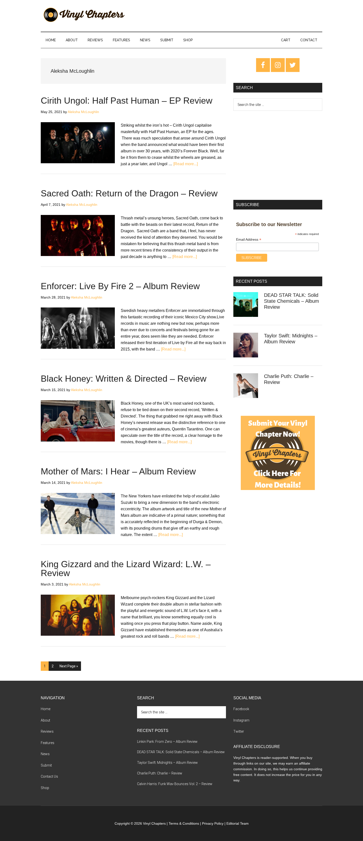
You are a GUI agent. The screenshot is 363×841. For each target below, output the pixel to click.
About (45, 720)
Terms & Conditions (184, 823)
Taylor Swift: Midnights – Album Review (167, 763)
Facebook (241, 709)
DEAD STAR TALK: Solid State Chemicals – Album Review (291, 301)
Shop (45, 788)
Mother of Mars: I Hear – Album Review (118, 471)
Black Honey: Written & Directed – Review (123, 379)
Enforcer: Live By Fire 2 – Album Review (120, 286)
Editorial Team (237, 823)
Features (47, 743)
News (45, 754)
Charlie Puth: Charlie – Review (159, 773)
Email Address (248, 239)
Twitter (238, 731)
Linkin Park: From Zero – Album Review (167, 742)
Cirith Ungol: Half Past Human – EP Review (126, 100)
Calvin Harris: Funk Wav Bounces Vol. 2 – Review (174, 784)
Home (45, 709)
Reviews (47, 731)
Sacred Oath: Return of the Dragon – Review (129, 193)
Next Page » (68, 667)
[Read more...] (185, 164)
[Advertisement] (277, 155)
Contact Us (49, 776)
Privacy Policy (212, 823)
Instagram (241, 720)
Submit (46, 765)
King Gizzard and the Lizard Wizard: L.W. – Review (126, 568)
